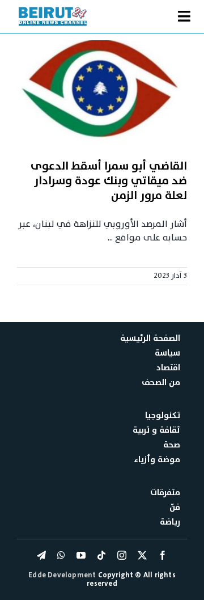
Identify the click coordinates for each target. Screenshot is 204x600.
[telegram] (41, 555)
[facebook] (162, 555)
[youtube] (81, 555)
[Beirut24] (53, 10)
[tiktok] (101, 555)
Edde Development (62, 575)
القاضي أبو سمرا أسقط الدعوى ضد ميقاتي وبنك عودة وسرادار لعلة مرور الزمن (109, 181)
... (110, 237)
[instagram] (121, 555)
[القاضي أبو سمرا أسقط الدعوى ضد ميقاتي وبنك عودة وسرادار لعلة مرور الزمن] (102, 93)
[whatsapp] (61, 555)
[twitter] (142, 555)
